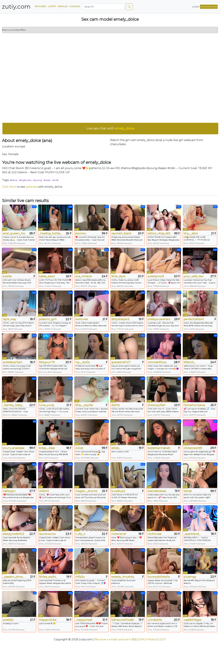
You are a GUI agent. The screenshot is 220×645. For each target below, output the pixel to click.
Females (63, 6)
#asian (47, 180)
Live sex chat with (110, 128)
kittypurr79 (47, 362)
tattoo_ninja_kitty (159, 233)
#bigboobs (25, 180)
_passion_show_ (13, 576)
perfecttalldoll (194, 319)
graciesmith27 (121, 362)
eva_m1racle (83, 276)
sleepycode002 (13, 533)
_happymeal (83, 619)
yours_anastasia (13, 448)
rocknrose (155, 533)
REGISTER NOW (208, 6)
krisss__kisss (47, 448)
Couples (74, 6)
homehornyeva (194, 405)
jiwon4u (80, 233)
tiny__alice (191, 233)
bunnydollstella (159, 576)
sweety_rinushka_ (122, 576)
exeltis (7, 276)
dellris (115, 405)
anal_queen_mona (14, 233)
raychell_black (121, 233)
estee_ (115, 448)
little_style (118, 276)
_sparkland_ (192, 533)
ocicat (79, 448)
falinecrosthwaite (122, 619)
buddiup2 (118, 491)
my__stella (82, 362)
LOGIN (195, 6)
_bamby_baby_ (13, 405)
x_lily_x (80, 533)
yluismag (190, 576)
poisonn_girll (48, 319)
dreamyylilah (157, 405)
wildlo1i (44, 491)
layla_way (9, 319)
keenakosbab (157, 491)
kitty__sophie (84, 405)
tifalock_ (189, 362)
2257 (162, 639)
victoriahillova (157, 362)
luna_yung (46, 405)
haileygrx (9, 491)
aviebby (8, 619)
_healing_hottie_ (50, 233)
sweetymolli (156, 276)
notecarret (118, 533)
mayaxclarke (48, 619)
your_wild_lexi (193, 276)
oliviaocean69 (193, 448)
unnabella (155, 619)
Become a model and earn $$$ (115, 639)
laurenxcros (47, 533)
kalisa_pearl (47, 276)
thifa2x (80, 576)
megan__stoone (86, 491)
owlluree (81, 319)
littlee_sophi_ (48, 576)
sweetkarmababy (159, 448)
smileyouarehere (159, 319)
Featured (40, 6)
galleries (31, 186)
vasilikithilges (192, 619)
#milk (55, 180)
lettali (188, 491)
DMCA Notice (148, 639)
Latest (52, 6)
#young (37, 180)
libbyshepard (120, 319)
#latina (13, 180)
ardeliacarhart (12, 362)
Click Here (9, 186)
